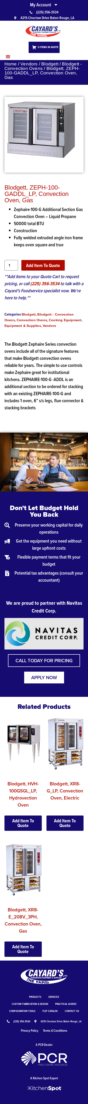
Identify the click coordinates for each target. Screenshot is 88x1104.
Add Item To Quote (43, 265)
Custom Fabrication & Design (30, 1004)
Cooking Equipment (65, 320)
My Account (40, 4)
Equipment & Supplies (22, 326)
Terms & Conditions (55, 1030)
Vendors (29, 63)
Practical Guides (66, 1004)
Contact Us (72, 1011)
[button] (7, 56)
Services (53, 997)
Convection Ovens (32, 320)
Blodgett (49, 63)
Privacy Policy (29, 1030)
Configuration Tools (22, 1011)
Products (35, 997)
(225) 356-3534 (44, 283)
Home (10, 63)
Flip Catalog (50, 1011)
